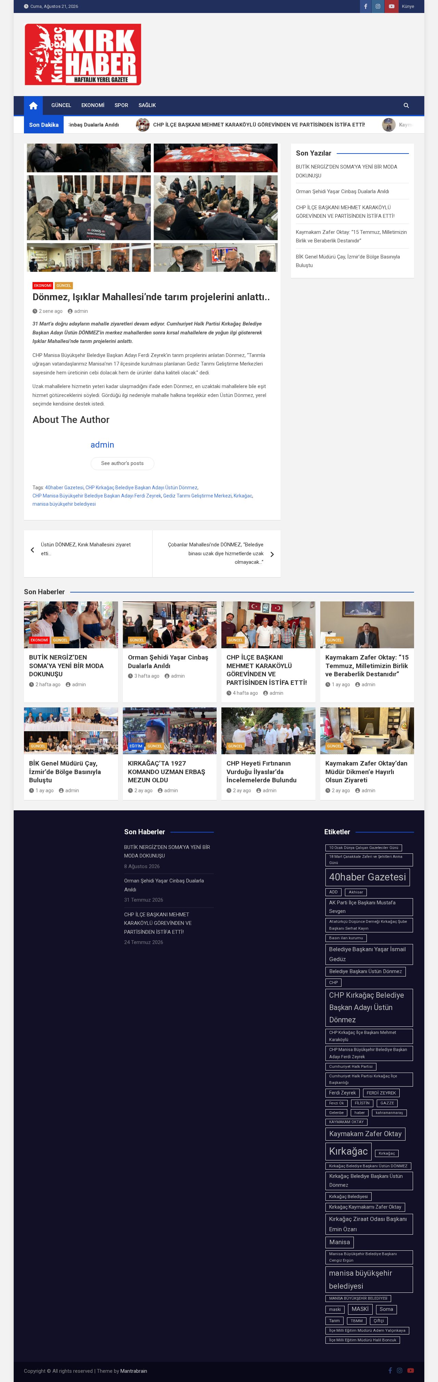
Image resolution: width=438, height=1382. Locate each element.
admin (81, 311)
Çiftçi (379, 1320)
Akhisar (356, 892)
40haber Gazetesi (64, 487)
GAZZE (387, 1103)
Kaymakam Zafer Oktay (365, 1134)
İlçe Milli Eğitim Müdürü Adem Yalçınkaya (367, 1330)
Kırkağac (243, 496)
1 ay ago (341, 684)
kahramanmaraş (389, 1113)
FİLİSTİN (362, 1103)
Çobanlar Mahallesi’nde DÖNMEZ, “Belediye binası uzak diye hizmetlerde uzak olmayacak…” (215, 553)
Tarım (334, 1320)
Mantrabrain (133, 1371)
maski (335, 1309)
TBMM (357, 1320)
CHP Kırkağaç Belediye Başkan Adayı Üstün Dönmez (141, 487)
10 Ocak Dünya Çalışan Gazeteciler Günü (363, 848)
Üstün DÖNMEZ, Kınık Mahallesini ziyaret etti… (86, 549)
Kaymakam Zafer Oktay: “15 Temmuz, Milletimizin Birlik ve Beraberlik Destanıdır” (367, 665)
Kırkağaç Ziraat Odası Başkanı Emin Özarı (368, 1224)
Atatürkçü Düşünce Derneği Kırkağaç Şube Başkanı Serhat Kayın (368, 925)
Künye (408, 6)
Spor (121, 105)
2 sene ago (51, 311)
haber (360, 1112)
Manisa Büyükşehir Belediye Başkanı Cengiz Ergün (363, 1257)
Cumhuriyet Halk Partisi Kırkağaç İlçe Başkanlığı (363, 1079)
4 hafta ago (245, 693)
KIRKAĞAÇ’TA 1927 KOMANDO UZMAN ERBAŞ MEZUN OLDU (166, 771)
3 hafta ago (146, 676)
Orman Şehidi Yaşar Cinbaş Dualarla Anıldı (342, 191)
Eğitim (136, 746)
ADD (333, 892)
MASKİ (360, 1309)
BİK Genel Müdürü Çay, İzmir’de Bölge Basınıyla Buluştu (65, 771)
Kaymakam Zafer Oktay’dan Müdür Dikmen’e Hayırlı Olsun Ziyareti (366, 771)
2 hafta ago (48, 684)
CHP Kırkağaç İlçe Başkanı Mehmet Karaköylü (362, 1036)
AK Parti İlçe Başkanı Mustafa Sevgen (362, 907)
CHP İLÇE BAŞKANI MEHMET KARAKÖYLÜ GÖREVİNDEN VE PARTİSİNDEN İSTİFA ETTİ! (267, 670)
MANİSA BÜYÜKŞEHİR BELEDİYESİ (358, 1298)
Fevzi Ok (336, 1103)
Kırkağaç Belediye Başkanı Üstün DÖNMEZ (368, 1166)
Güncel (61, 105)
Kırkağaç (387, 1153)
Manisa (339, 1242)
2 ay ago (143, 790)
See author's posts (122, 463)
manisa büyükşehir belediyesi (64, 504)
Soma (386, 1309)
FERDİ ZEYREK (381, 1092)
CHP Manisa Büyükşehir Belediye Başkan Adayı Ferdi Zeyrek (97, 496)
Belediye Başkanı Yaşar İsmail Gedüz (367, 954)
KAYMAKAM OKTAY (346, 1122)
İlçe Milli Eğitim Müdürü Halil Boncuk (362, 1340)
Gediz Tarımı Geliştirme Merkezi (197, 496)
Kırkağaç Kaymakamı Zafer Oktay (365, 1207)
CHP (333, 982)
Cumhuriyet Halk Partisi (351, 1066)
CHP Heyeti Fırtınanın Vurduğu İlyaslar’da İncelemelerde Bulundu (262, 771)
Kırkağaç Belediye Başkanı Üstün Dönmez (366, 1180)
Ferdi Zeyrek (342, 1092)
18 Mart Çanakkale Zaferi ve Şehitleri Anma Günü (365, 859)
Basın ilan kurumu (346, 937)
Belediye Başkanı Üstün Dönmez (365, 971)
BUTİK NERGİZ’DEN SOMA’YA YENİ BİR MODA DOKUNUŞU (66, 665)
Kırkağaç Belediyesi (348, 1196)
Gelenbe (336, 1112)
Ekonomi (92, 105)
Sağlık (147, 105)
